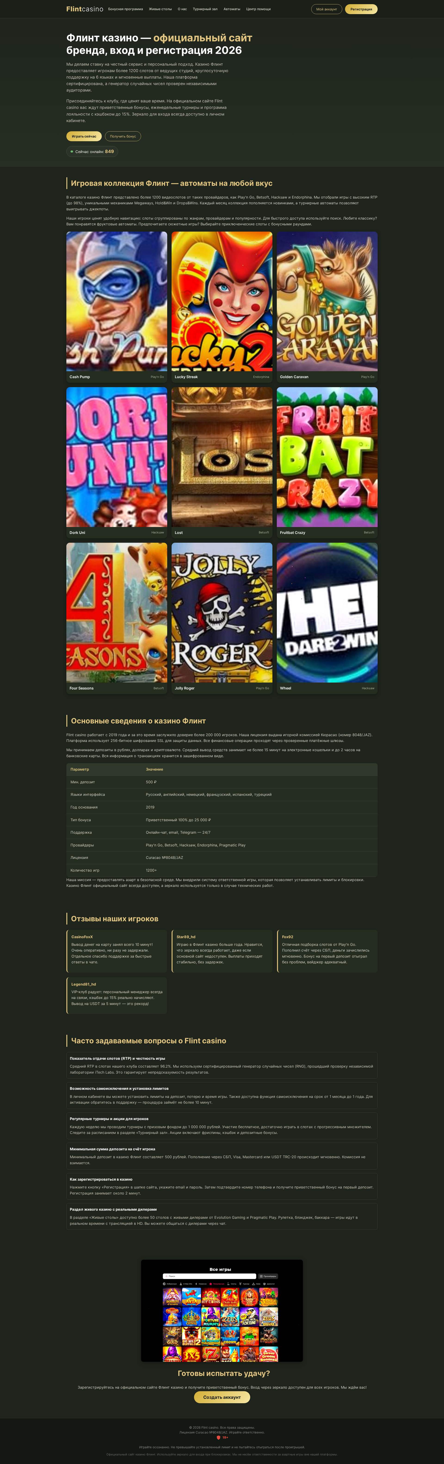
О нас (182, 9)
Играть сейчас (84, 136)
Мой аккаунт (326, 9)
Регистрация (361, 9)
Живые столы (160, 9)
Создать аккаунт (222, 1397)
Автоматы (232, 9)
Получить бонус (123, 136)
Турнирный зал (205, 9)
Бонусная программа (125, 9)
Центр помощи (258, 9)
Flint (85, 9)
